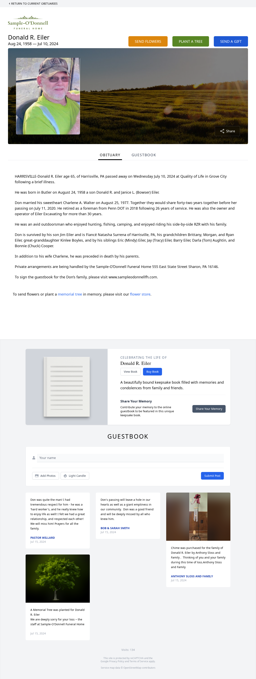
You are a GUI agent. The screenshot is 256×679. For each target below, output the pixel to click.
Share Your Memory (209, 409)
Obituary (110, 154)
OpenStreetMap (132, 667)
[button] (58, 579)
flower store (140, 294)
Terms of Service (139, 661)
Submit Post (212, 476)
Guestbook (144, 154)
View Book (130, 371)
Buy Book (152, 371)
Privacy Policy (116, 661)
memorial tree (70, 294)
